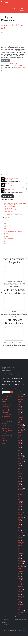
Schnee (24, 67)
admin (22, 64)
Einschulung (4, 410)
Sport (2, 67)
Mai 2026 (20, 396)
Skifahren (3, 68)
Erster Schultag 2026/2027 (12, 178)
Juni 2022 (20, 512)
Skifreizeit (4, 435)
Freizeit (11, 65)
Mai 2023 (20, 489)
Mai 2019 (20, 588)
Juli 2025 (20, 424)
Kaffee (3, 419)
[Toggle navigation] (25, 2)
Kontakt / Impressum (20, 619)
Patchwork (4, 426)
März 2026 (20, 399)
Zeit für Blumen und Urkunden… (12, 209)
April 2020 (20, 565)
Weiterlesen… (5, 60)
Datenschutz (18, 621)
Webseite (6, 243)
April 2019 (20, 589)
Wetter (3, 443)
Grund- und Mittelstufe (9, 230)
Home (9, 8)
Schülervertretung (8, 238)
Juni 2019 (20, 586)
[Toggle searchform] (22, 2)
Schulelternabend (9, 183)
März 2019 (20, 591)
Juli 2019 (20, 584)
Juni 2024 (20, 457)
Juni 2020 (20, 561)
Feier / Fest (6, 226)
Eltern (5, 223)
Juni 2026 (20, 394)
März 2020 (20, 566)
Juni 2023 (20, 488)
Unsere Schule (5, 624)
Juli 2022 (20, 511)
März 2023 (20, 493)
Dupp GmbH (10, 632)
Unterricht (4, 438)
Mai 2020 (20, 563)
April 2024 (20, 460)
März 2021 (20, 537)
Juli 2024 (20, 455)
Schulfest (4, 433)
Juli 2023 (20, 486)
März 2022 (20, 517)
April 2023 (20, 491)
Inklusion (6, 233)
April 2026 (20, 398)
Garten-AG (4, 416)
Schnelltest (4, 432)
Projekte (6, 236)
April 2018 (20, 611)
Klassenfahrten (18, 65)
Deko (3, 406)
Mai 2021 (20, 534)
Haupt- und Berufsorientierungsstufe (13, 231)
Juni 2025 (20, 426)
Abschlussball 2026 (9, 211)
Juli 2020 (20, 560)
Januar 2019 (21, 596)
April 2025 (20, 429)
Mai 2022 (20, 514)
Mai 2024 (20, 458)
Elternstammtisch (9, 189)
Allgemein (6, 221)
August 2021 (21, 532)
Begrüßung (4, 396)
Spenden (6, 239)
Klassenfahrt (18, 67)
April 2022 (20, 516)
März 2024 (20, 462)
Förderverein (5, 619)
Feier (3, 414)
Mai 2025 (20, 427)
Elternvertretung (8, 225)
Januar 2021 (21, 542)
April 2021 (20, 535)
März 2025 (20, 430)
